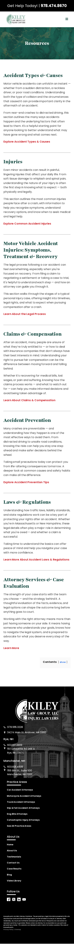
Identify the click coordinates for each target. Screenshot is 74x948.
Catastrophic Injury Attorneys (23, 819)
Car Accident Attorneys (20, 789)
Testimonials (14, 856)
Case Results (14, 868)
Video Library (14, 880)
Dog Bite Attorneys (17, 813)
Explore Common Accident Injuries (27, 224)
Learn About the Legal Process (24, 314)
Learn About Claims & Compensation (29, 400)
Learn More (11, 648)
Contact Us (13, 862)
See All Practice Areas (19, 825)
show (63, 662)
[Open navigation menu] (67, 19)
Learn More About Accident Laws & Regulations (36, 560)
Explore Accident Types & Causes (26, 142)
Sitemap (17, 930)
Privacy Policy (8, 930)
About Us (12, 850)
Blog (9, 874)
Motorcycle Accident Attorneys (24, 795)
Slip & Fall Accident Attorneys (23, 807)
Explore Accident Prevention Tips (26, 482)
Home (10, 844)
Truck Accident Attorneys (21, 801)
